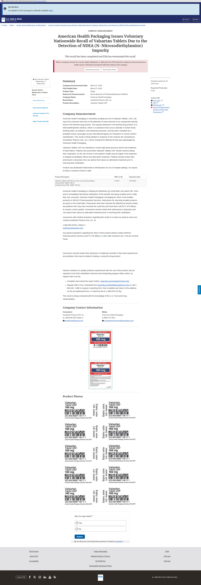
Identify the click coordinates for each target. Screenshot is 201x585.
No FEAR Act (100, 561)
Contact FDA (21, 577)
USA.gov (167, 561)
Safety (12, 25)
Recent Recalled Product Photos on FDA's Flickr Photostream (161, 110)
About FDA (34, 556)
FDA (154, 103)
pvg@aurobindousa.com (73, 228)
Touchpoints (118, 541)
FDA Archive (34, 551)
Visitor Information (100, 551)
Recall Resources (39, 100)
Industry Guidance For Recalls (41, 114)
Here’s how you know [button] (39, 1)
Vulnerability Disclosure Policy (100, 566)
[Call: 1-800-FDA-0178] (121, 291)
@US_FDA (156, 100)
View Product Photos (109, 69)
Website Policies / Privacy (100, 556)
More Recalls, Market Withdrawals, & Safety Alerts (41, 81)
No (80, 529)
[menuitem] (160, 82)
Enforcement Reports (40, 108)
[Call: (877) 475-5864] (135, 206)
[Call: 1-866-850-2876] (77, 225)
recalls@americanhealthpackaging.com (119, 321)
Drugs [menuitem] (153, 90)
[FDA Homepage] (12, 19)
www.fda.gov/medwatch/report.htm (114, 281)
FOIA (167, 551)
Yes (80, 523)
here (51, 11)
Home (5, 25)
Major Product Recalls (41, 121)
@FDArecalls (157, 105)
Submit (80, 536)
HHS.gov (167, 556)
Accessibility (34, 561)
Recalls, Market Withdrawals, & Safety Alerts (31, 25)
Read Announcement (92, 69)
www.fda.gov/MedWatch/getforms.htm (114, 285)
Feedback (199, 290)
